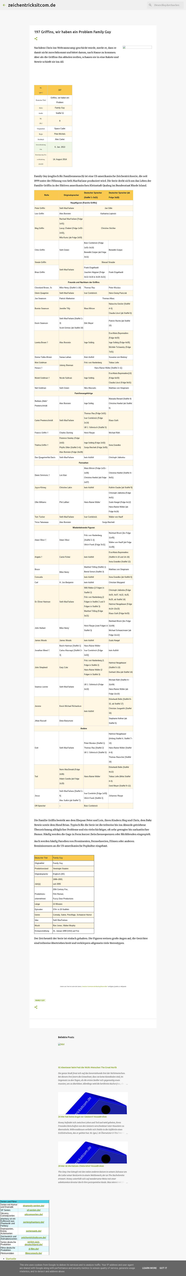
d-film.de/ (34, 1249)
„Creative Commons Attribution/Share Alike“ (94, 986)
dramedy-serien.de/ (33, 1205)
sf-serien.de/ (33, 1210)
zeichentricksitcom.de (32, 5)
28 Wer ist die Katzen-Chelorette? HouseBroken (81, 1166)
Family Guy (40, 1000)
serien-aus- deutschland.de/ (33, 1243)
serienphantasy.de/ (33, 1222)
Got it (163, 1268)
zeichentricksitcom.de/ (33, 1237)
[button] (36, 39)
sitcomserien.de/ (34, 1214)
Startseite (11, 1258)
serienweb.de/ (33, 1231)
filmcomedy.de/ (33, 1253)
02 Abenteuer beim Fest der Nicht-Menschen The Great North (87, 1067)
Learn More (149, 1268)
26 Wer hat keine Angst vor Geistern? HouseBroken (82, 1117)
